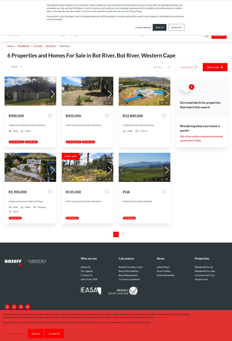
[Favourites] (50, 116)
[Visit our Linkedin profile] (14, 307)
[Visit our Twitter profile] (21, 307)
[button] (52, 94)
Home (10, 46)
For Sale (38, 46)
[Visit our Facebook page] (7, 307)
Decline (36, 333)
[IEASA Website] (91, 291)
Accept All (54, 333)
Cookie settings (15, 333)
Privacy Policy (161, 317)
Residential (24, 46)
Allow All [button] (160, 27)
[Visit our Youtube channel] (27, 307)
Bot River (51, 46)
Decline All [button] (176, 27)
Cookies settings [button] (143, 27)
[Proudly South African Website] (123, 291)
